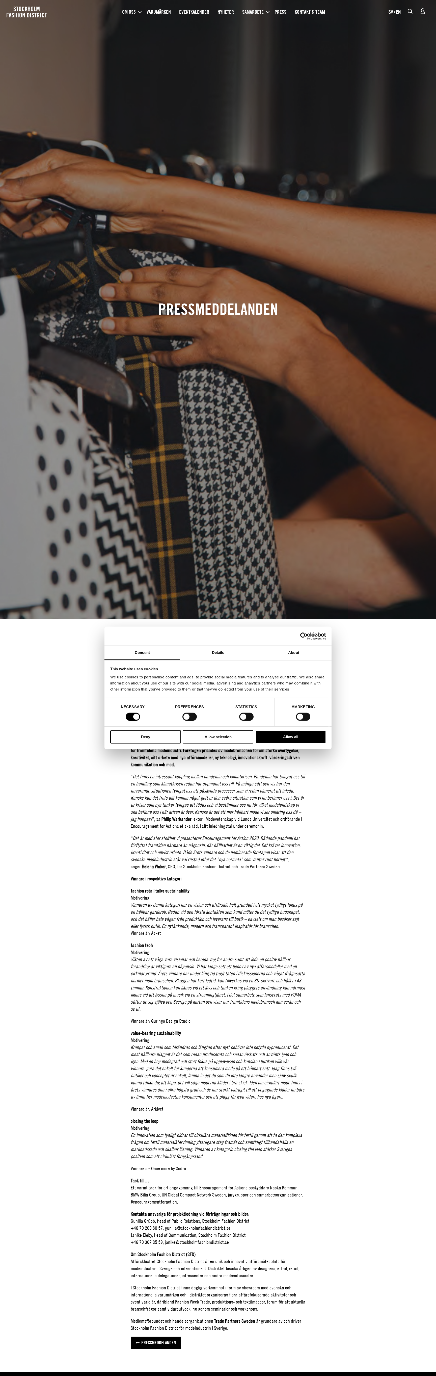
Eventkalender (194, 12)
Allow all (290, 737)
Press (280, 12)
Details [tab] (218, 652)
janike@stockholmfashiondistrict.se (197, 1242)
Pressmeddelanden (158, 1342)
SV (391, 12)
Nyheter (225, 12)
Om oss (129, 12)
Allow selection (218, 737)
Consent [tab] (142, 652)
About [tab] (293, 652)
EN (398, 12)
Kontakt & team (310, 12)
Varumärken (159, 12)
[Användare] (423, 11)
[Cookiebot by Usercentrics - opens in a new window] (304, 636)
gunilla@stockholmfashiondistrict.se (197, 1228)
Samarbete (253, 12)
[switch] (189, 717)
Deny (145, 737)
